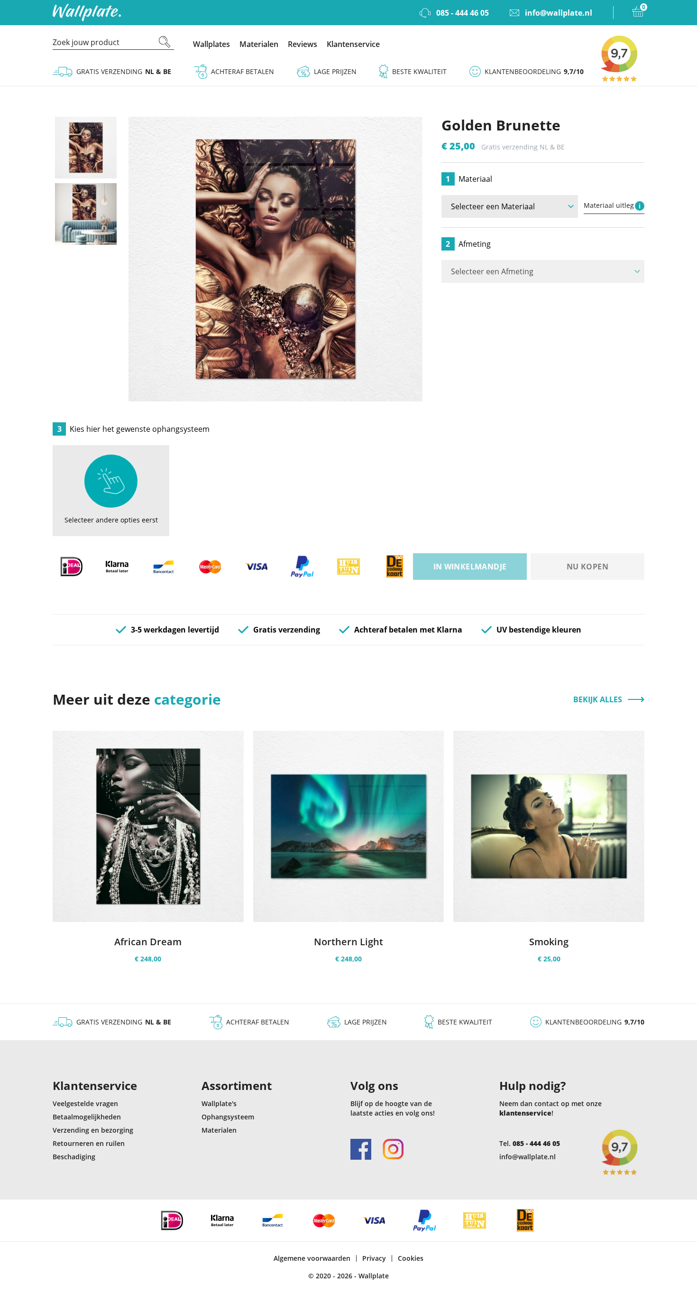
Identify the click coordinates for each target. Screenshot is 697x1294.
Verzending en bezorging (93, 1130)
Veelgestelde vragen (85, 1103)
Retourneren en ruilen (89, 1143)
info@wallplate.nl (527, 1156)
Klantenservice (353, 44)
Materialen (258, 44)
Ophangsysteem (228, 1116)
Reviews (302, 44)
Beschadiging (74, 1156)
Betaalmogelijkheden (87, 1116)
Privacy (374, 1258)
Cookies (410, 1258)
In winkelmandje (470, 566)
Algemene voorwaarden (312, 1258)
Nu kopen (587, 566)
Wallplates (211, 44)
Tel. (529, 1143)
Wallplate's (219, 1103)
